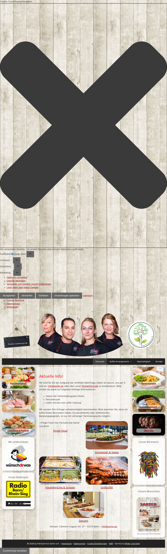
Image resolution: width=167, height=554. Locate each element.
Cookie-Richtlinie (15, 300)
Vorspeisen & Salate (107, 452)
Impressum (12, 307)
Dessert (83, 520)
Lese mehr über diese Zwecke (22, 287)
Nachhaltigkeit (143, 361)
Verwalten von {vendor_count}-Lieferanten (29, 284)
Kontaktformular (90, 386)
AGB (111, 543)
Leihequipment (148, 407)
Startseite (100, 361)
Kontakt (159, 361)
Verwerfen (26, 295)
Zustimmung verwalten (15, 550)
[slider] (27, 503)
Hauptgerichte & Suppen (60, 487)
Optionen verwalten (17, 277)
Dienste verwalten (16, 280)
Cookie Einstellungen (97, 543)
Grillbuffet (107, 487)
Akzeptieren (9, 295)
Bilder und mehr (132, 543)
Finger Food (60, 430)
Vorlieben (43, 295)
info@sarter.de (56, 386)
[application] (18, 503)
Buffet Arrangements (119, 361)
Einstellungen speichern (67, 295)
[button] (83, 125)
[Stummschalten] (24, 503)
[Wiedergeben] (9, 503)
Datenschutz (13, 303)
